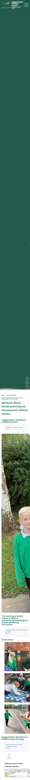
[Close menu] (26, 5)
